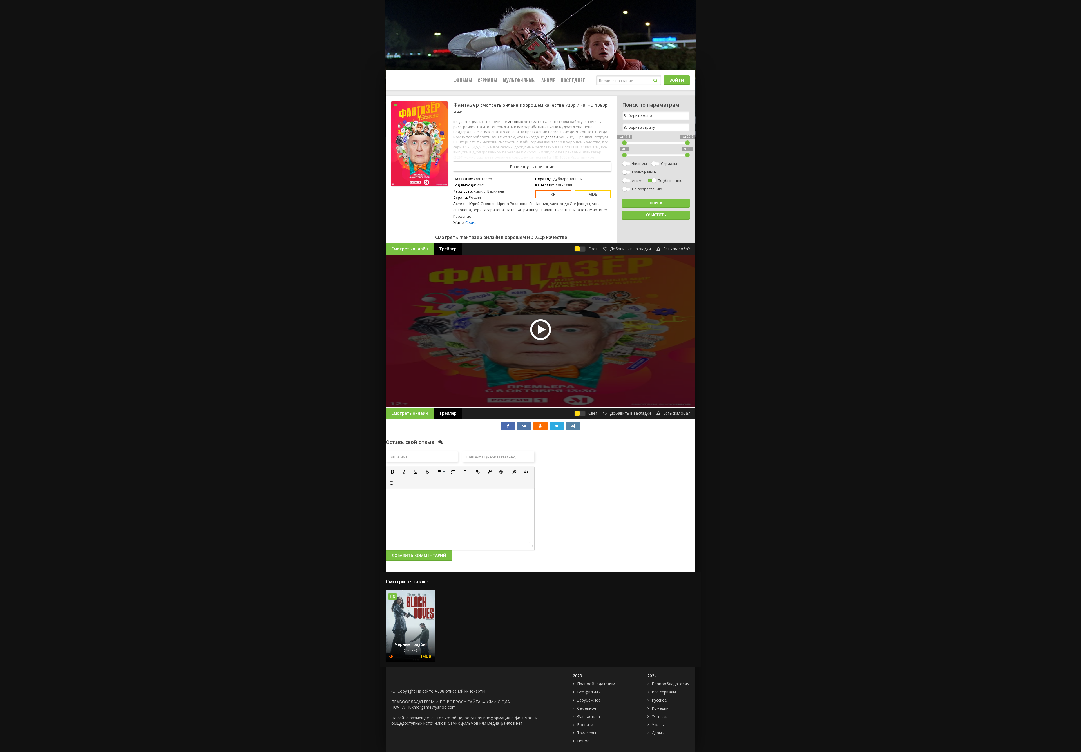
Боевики (585, 724)
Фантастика (588, 716)
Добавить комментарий (418, 555)
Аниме (548, 80)
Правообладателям (596, 683)
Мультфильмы (519, 80)
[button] (392, 472)
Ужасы (658, 724)
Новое (583, 741)
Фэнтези (660, 716)
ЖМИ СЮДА (498, 701)
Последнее (573, 80)
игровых (516, 121)
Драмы (658, 732)
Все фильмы (589, 692)
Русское (659, 700)
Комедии (660, 708)
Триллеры (586, 732)
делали (552, 136)
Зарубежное (589, 700)
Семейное (586, 708)
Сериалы (487, 80)
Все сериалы (664, 692)
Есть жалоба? (676, 248)
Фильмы (462, 80)
